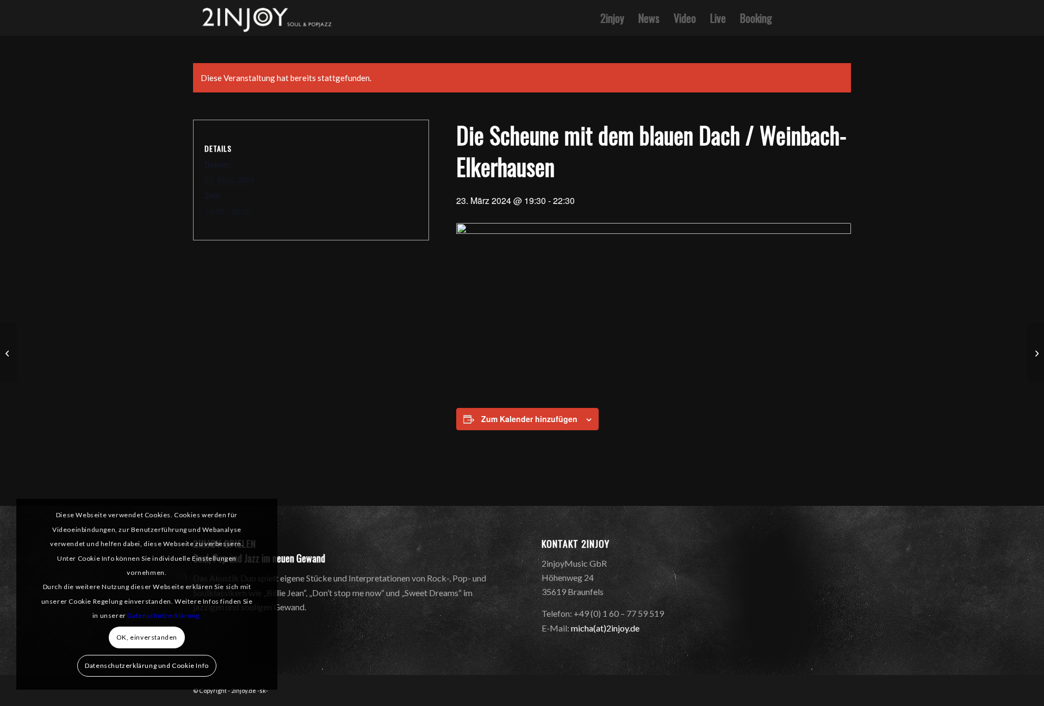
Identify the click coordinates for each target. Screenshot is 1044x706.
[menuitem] (612, 18)
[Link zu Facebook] (826, 17)
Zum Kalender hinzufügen (529, 418)
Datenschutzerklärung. (164, 615)
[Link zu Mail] (843, 17)
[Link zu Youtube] (810, 17)
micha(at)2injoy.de (605, 628)
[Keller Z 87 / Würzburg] (1035, 353)
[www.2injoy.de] (265, 18)
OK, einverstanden (146, 637)
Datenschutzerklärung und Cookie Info (147, 665)
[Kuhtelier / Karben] (8, 353)
